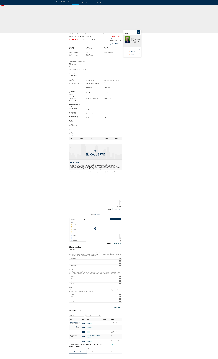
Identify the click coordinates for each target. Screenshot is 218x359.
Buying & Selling (84, 3)
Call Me (133, 48)
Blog (97, 3)
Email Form (132, 51)
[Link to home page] (57, 2)
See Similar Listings (115, 43)
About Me (92, 3)
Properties (76, 3)
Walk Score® (97, 214)
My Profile (102, 2)
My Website (133, 54)
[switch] (112, 40)
